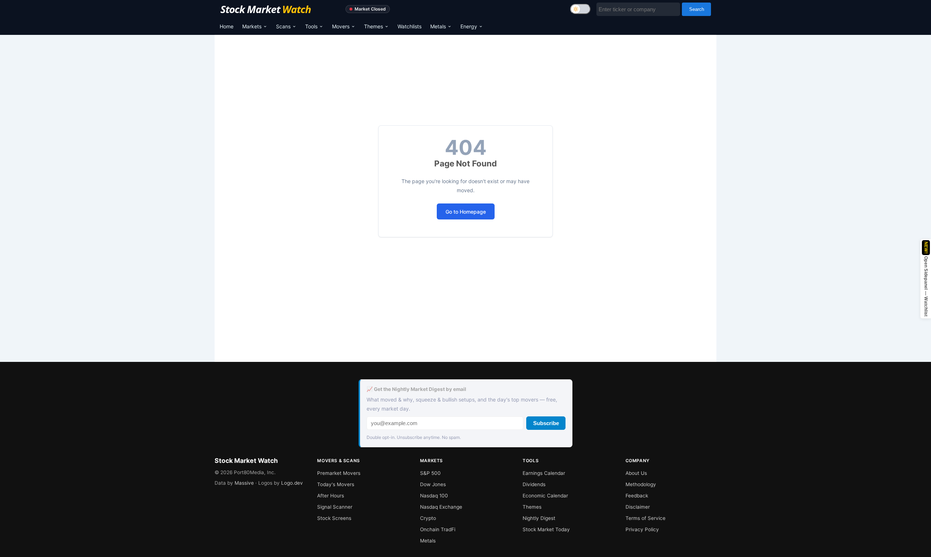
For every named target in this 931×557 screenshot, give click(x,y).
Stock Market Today (546, 529)
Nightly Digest (539, 518)
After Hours (330, 496)
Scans (283, 26)
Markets (251, 26)
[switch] (580, 9)
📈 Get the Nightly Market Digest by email (416, 389)
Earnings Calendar (544, 473)
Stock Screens (334, 518)
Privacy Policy (642, 529)
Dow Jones (433, 484)
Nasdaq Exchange (441, 507)
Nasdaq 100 (434, 496)
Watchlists (409, 26)
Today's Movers (335, 484)
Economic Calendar (545, 496)
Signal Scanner (334, 507)
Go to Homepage (465, 212)
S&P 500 (430, 473)
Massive (244, 483)
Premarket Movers (338, 473)
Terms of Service (646, 518)
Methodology (641, 484)
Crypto (428, 518)
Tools (311, 26)
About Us (636, 473)
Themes (373, 26)
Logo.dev (292, 483)
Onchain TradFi (437, 529)
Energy (468, 26)
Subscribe (546, 423)
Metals (438, 26)
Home (226, 26)
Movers (340, 26)
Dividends (534, 484)
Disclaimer (638, 507)
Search (696, 9)
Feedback (637, 496)
